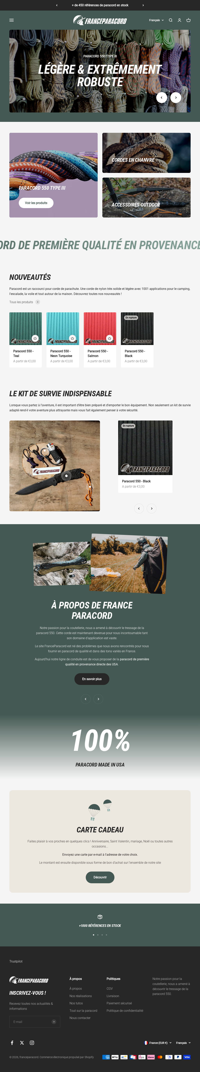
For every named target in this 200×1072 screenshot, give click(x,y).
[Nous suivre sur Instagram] (32, 1042)
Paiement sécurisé (119, 1003)
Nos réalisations (81, 996)
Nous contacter (80, 1018)
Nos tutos (76, 1003)
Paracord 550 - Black (136, 481)
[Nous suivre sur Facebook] (12, 1042)
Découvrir (100, 877)
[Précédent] (56, 5)
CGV (110, 988)
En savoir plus (92, 679)
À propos (76, 988)
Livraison (113, 996)
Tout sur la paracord (83, 1011)
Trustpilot (15, 961)
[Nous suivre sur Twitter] (22, 1042)
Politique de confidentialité (125, 1011)
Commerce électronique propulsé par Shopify (67, 1057)
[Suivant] (143, 5)
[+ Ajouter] (35, 338)
